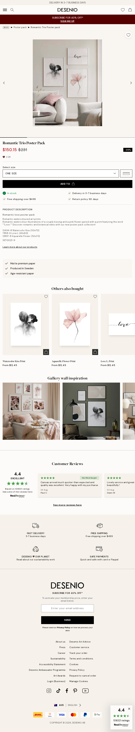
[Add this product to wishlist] (128, 35)
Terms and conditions (81, 658)
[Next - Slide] (131, 82)
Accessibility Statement (52, 664)
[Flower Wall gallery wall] (31, 411)
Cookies (74, 664)
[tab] (13, 136)
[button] (126, 173)
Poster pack (20, 27)
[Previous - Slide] (4, 82)
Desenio (77, 722)
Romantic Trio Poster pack (45, 27)
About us (61, 641)
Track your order (78, 653)
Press (62, 647)
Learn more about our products (20, 247)
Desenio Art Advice (80, 641)
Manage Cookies (78, 681)
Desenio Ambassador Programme (47, 670)
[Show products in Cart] (130, 10)
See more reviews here (67, 504)
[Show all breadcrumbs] (6, 27)
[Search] (12, 10)
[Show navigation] (5, 10)
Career (62, 653)
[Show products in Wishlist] (122, 10)
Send (67, 619)
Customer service (79, 647)
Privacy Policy (63, 627)
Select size (9, 167)
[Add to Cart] (46, 352)
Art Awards (60, 675)
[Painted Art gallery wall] (91, 411)
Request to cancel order (82, 675)
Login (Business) (56, 681)
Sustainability (58, 658)
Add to (65, 183)
